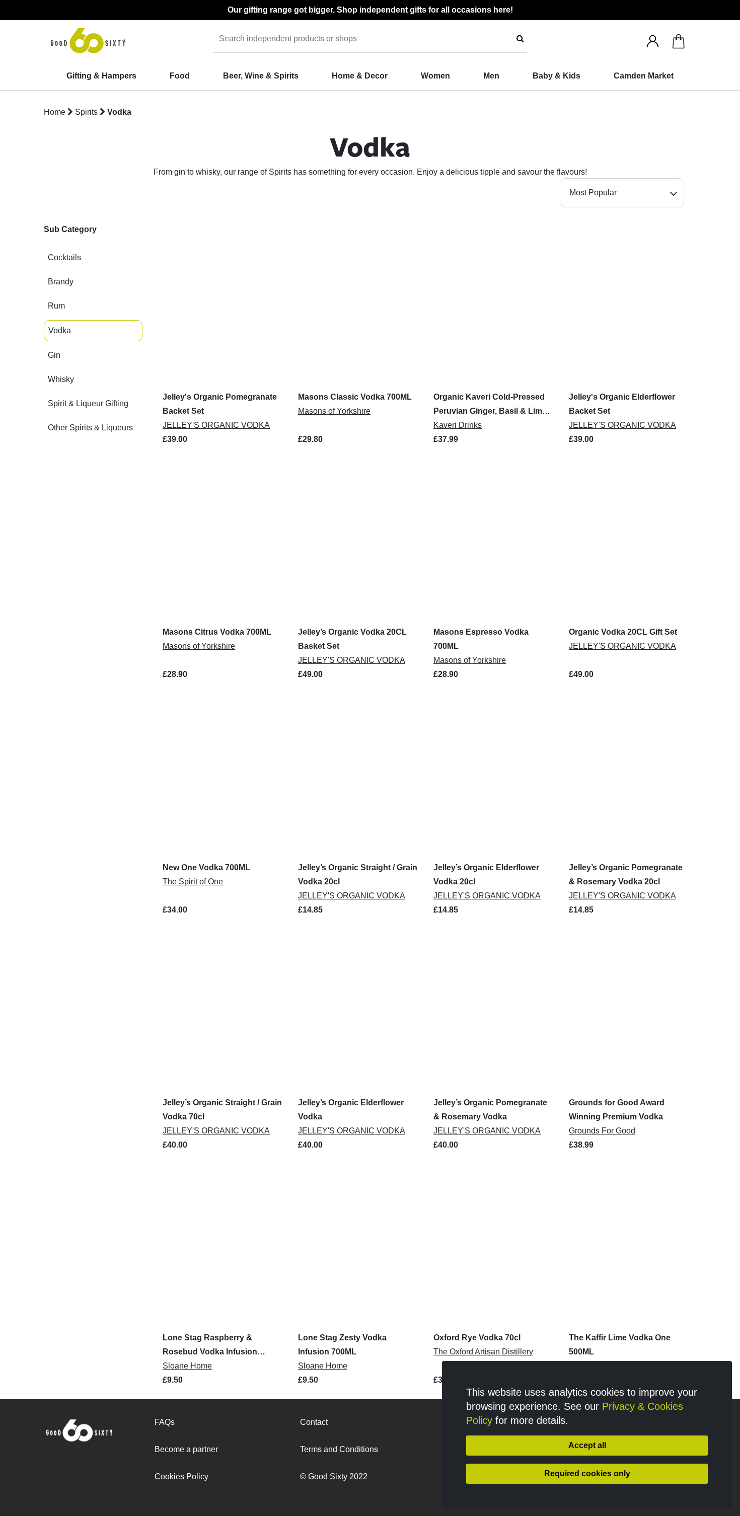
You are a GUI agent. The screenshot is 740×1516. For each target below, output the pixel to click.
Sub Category (70, 229)
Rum (56, 305)
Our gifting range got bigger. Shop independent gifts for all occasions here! (370, 10)
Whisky (61, 379)
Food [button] (180, 75)
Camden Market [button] (644, 75)
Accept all (587, 1445)
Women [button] (435, 75)
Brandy (60, 281)
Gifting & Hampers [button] (101, 75)
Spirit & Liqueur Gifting (88, 403)
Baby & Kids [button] (556, 75)
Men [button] (491, 75)
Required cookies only (587, 1473)
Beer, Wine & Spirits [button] (261, 75)
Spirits (87, 112)
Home (54, 112)
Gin (54, 355)
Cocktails (64, 257)
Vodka (119, 112)
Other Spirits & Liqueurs (90, 427)
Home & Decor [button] (360, 75)
